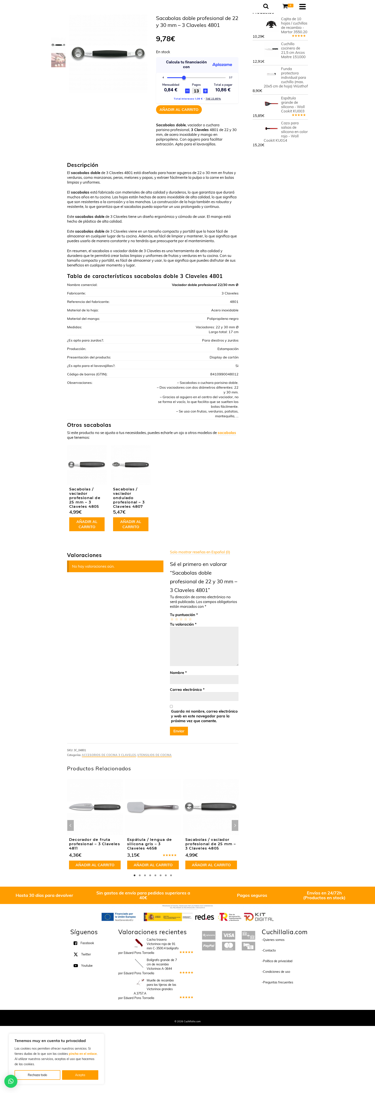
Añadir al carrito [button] (86, 524)
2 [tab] (140, 875)
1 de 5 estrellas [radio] (172, 619)
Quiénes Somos (155, 1015)
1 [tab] (134, 875)
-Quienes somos (273, 940)
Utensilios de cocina (154, 755)
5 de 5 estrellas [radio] (190, 619)
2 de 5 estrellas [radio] (176, 619)
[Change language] (275, 2)
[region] (56, 1059)
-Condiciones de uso (276, 972)
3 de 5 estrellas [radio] (181, 619)
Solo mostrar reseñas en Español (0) (200, 552)
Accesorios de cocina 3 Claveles (109, 755)
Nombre (178, 672)
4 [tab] (150, 875)
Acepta (80, 1075)
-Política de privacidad (277, 961)
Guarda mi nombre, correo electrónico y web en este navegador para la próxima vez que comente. (204, 716)
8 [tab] (171, 875)
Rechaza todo (37, 1075)
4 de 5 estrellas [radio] (185, 619)
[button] (10, 1081)
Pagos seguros (252, 895)
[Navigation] (302, 6)
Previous (70, 825)
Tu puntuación (184, 614)
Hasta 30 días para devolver (44, 895)
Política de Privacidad (216, 1015)
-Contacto (269, 950)
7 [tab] (166, 875)
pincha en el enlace (83, 1054)
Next (235, 825)
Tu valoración (183, 624)
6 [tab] (160, 875)
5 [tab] (155, 875)
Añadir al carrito (179, 109)
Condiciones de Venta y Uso (183, 1015)
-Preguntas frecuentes (277, 982)
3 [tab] (145, 875)
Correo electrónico (187, 689)
